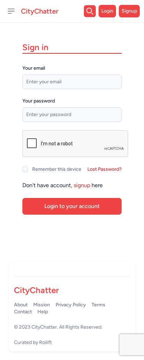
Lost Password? (104, 169)
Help (42, 312)
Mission (41, 305)
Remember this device (56, 169)
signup (82, 185)
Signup (129, 11)
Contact (23, 312)
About (21, 305)
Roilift (45, 342)
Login (107, 11)
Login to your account (72, 206)
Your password (38, 101)
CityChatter (44, 327)
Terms (98, 305)
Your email (33, 68)
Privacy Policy (71, 305)
